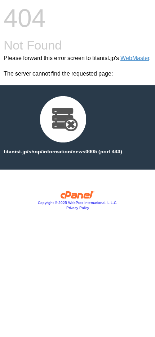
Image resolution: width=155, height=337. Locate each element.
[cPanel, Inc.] (78, 197)
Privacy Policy (77, 208)
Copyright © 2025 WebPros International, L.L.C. (78, 203)
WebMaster (134, 58)
